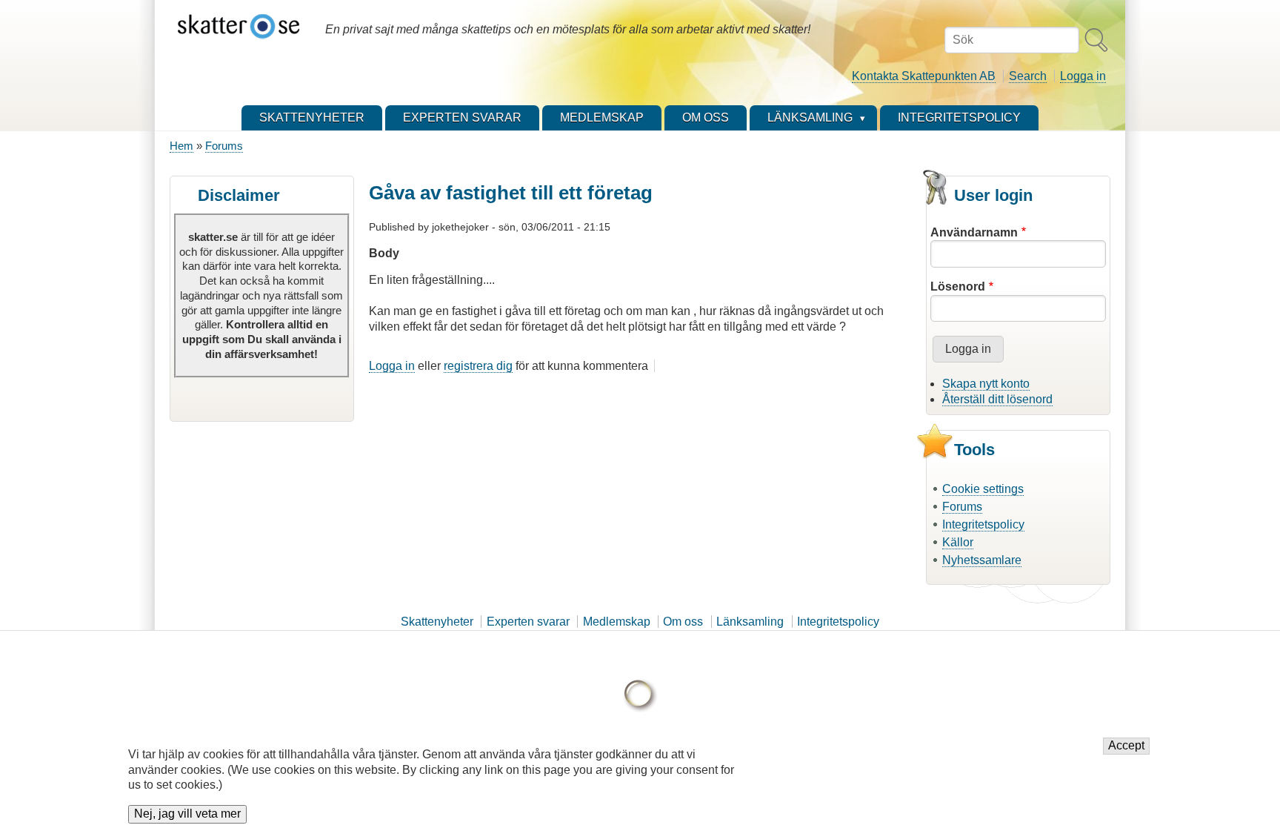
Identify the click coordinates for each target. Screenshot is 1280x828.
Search (1028, 76)
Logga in (1083, 76)
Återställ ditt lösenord (997, 399)
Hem (181, 145)
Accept (1126, 746)
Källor (957, 542)
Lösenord (957, 286)
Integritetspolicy (983, 524)
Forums (224, 145)
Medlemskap (616, 621)
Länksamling (750, 621)
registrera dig (478, 366)
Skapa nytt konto (986, 383)
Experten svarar (528, 621)
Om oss (683, 621)
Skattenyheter (437, 621)
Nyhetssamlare (981, 560)
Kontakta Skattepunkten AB (924, 76)
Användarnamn (974, 232)
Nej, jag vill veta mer (187, 814)
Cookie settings (983, 489)
